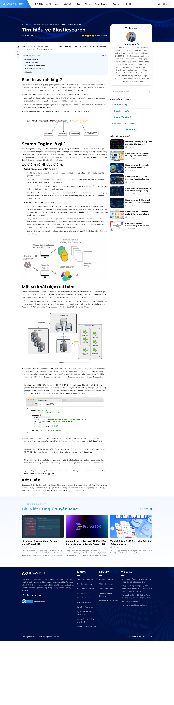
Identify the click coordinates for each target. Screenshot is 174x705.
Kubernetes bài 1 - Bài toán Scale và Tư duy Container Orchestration (136, 214)
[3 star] (88, 36)
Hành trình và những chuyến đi (85, 620)
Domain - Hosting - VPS (108, 601)
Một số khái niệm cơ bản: (34, 69)
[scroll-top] (171, 562)
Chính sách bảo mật (85, 579)
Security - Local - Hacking (125, 123)
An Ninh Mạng (52, 4)
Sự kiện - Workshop (85, 607)
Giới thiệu (39, 4)
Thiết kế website (121, 111)
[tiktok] (36, 595)
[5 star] (93, 36)
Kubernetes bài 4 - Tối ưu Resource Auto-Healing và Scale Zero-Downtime (136, 179)
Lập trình (67, 4)
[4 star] (90, 36)
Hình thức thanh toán (86, 589)
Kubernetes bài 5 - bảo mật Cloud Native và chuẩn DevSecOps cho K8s (137, 167)
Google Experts (100, 4)
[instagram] (27, 595)
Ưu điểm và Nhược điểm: (36, 65)
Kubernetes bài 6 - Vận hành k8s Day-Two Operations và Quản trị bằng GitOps (137, 155)
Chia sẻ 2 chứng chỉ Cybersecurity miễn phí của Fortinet (137, 225)
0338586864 (133, 601)
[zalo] (18, 55)
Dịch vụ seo (81, 593)
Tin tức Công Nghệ (122, 117)
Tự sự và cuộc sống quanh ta (85, 613)
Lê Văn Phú (130, 44)
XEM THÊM (144, 509)
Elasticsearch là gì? (32, 59)
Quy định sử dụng (84, 584)
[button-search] (159, 4)
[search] (149, 92)
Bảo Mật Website (84, 602)
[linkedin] (31, 595)
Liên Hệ (127, 4)
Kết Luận (28, 72)
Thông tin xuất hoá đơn (86, 627)
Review (116, 4)
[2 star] (86, 36)
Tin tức (88, 4)
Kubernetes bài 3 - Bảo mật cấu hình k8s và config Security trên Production (138, 190)
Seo (78, 4)
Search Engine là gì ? (33, 62)
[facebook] (18, 51)
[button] (60, 4)
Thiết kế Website (131, 637)
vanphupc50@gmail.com (136, 605)
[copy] (18, 47)
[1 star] (83, 36)
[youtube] (40, 595)
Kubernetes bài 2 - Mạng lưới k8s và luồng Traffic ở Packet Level (137, 202)
